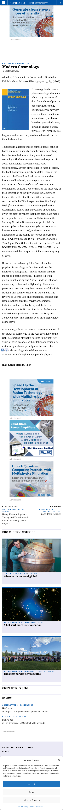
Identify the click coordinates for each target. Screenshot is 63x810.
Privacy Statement (37, 806)
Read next (55, 507)
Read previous (10, 507)
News (41, 622)
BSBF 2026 (7, 719)
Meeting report (47, 671)
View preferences (32, 800)
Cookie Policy (23, 806)
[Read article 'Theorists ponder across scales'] (31, 653)
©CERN (5, 752)
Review (30, 63)
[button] (58, 759)
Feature (32, 573)
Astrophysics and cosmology (20, 622)
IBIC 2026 (7, 708)
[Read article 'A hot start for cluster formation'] (31, 604)
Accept (31, 784)
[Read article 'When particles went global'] (31, 555)
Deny (31, 792)
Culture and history (13, 63)
